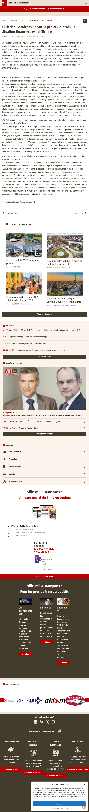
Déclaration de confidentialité (60, 808)
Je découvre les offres (44, 577)
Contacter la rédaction (33, 773)
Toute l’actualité (44, 357)
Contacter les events (55, 776)
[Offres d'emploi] (85, 452)
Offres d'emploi (15, 452)
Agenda (12, 474)
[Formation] (85, 459)
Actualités (5, 20)
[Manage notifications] (84, 807)
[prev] (2, 700)
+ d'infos (25, 654)
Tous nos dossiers (44, 314)
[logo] (14, 700)
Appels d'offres (15, 467)
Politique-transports (17, 20)
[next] (87, 700)
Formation (13, 459)
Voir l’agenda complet (44, 434)
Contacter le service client (77, 769)
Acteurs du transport (17, 481)
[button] (85, 784)
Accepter (59, 804)
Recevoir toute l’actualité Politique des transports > (48, 9)
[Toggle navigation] (86, 3)
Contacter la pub (11, 769)
